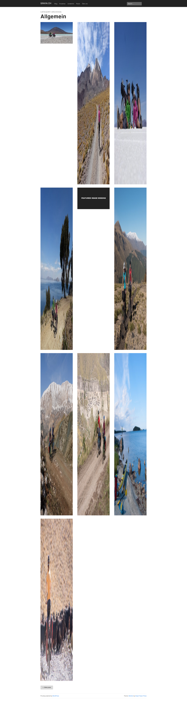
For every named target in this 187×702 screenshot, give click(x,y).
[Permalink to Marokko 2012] (56, 600)
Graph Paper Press (141, 696)
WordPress (55, 696)
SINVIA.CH (45, 3)
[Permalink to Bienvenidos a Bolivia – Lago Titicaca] (56, 269)
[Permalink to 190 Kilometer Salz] (130, 103)
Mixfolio (131, 696)
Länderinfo (71, 4)
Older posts (47, 687)
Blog (55, 4)
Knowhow (62, 4)
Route (78, 4)
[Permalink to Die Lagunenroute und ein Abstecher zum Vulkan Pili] (56, 33)
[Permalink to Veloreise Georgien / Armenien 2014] (93, 434)
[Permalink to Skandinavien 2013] (130, 434)
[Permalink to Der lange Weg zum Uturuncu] (93, 103)
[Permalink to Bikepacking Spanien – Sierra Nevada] (130, 269)
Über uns (85, 4)
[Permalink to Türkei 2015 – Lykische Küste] (56, 434)
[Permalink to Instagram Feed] (93, 198)
